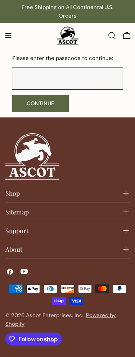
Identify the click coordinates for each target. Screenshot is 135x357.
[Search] (112, 35)
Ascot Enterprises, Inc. (55, 315)
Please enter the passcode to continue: (62, 58)
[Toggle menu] (8, 35)
